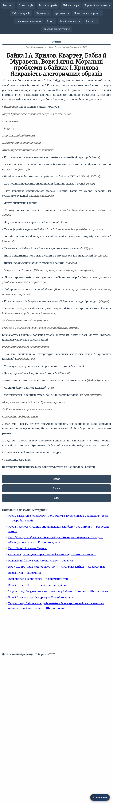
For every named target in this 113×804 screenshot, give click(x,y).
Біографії (8, 5)
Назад (56, 478)
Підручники (42, 13)
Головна (56, 42)
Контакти (91, 21)
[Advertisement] (56, 632)
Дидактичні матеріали (28, 21)
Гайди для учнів (21, 13)
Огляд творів (26, 5)
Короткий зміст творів (97, 5)
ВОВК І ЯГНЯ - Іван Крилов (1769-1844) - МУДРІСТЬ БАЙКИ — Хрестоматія (56, 566)
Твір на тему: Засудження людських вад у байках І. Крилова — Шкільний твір (59, 591)
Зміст (56, 488)
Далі (56, 497)
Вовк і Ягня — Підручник (24, 572)
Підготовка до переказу (87, 13)
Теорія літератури (70, 21)
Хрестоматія (62, 13)
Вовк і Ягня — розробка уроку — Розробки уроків (40, 597)
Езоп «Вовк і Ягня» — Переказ (27, 548)
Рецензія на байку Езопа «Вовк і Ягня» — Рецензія (40, 560)
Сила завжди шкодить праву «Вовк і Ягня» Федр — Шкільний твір (52, 554)
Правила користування (56, 29)
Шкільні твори (71, 5)
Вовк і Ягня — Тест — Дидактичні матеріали (37, 585)
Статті (50, 21)
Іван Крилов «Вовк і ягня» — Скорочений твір (38, 578)
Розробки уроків (48, 5)
